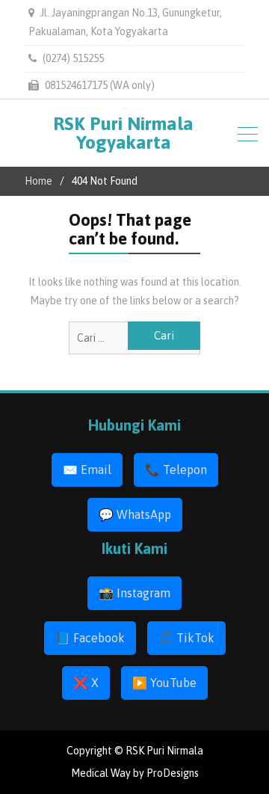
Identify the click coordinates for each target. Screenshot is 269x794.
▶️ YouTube (164, 682)
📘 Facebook (90, 637)
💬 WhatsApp (135, 514)
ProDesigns (172, 773)
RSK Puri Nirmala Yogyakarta (123, 133)
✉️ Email (87, 469)
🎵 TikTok (186, 637)
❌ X (86, 682)
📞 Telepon (176, 469)
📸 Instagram (134, 593)
